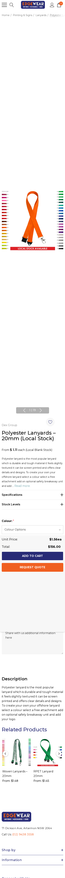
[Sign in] (52, 4)
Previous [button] (24, 410)
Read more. (22, 486)
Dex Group (9, 425)
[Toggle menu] (4, 5)
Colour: (8, 521)
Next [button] (41, 410)
